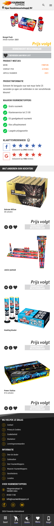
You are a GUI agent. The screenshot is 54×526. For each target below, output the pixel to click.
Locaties (10, 478)
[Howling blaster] (27, 312)
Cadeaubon (11, 459)
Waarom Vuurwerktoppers (17, 469)
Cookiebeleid (12, 434)
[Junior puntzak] (27, 252)
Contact (10, 425)
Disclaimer (11, 439)
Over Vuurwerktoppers (15, 464)
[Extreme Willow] (27, 191)
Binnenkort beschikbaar (27, 48)
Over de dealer (12, 454)
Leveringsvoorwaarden (16, 444)
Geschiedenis (12, 473)
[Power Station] (27, 372)
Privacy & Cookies (14, 429)
